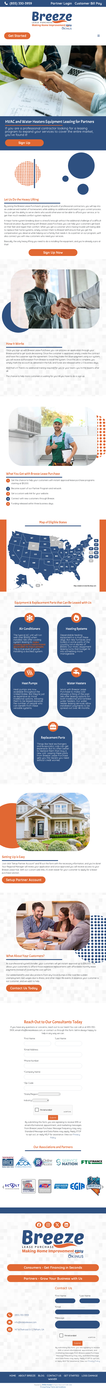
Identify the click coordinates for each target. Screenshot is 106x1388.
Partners (53, 1278)
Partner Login (61, 3)
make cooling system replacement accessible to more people (29, 644)
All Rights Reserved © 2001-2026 (62, 1385)
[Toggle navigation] (98, 36)
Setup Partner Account (23, 880)
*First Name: (29, 1038)
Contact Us (54, 1375)
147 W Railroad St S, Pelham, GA (29, 1329)
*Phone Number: (31, 1060)
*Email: (58, 1307)
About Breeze (27, 1375)
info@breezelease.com (25, 1322)
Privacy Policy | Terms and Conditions (53, 1387)
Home (12, 1375)
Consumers (53, 1267)
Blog (41, 1375)
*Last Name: (60, 1038)
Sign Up (24, 143)
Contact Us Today (24, 988)
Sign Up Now (53, 252)
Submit (53, 1117)
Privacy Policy (94, 1361)
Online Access (47, 1385)
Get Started (17, 36)
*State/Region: (31, 1094)
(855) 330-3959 (20, 3)
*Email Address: (31, 1049)
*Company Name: (32, 1072)
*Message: (60, 1318)
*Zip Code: (29, 1083)
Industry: (28, 1100)
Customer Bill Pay (88, 3)
